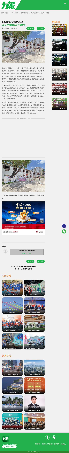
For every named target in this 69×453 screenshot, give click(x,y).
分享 (42, 28)
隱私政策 (56, 444)
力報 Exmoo (10, 447)
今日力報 (14, 13)
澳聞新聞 (24, 13)
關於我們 (37, 444)
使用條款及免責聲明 (47, 444)
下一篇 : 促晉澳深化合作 (23, 269)
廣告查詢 (63, 444)
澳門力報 (4, 13)
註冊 (23, 253)
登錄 (30, 253)
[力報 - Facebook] (64, 226)
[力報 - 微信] (64, 231)
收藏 (31, 28)
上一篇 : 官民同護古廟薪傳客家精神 (23, 266)
